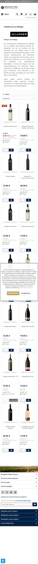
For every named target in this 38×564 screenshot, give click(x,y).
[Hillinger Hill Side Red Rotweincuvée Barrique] (27, 112)
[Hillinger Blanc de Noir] (27, 362)
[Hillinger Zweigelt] (10, 162)
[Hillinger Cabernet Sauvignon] (10, 412)
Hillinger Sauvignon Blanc (10, 126)
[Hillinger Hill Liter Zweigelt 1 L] (10, 262)
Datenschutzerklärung (8, 501)
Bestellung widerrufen (31, 17)
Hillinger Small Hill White (27, 226)
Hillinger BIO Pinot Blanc (27, 326)
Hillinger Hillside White (9, 376)
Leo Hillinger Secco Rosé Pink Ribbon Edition (27, 427)
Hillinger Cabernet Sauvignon (10, 427)
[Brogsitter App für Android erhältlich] (15, 492)
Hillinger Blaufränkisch (10, 326)
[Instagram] (7, 492)
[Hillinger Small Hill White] (27, 212)
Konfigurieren (25, 293)
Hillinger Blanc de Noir (28, 376)
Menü (6, 14)
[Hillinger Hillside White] (10, 362)
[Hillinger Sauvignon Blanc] (10, 112)
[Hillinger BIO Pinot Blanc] (27, 312)
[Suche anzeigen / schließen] (17, 14)
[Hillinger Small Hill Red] (10, 212)
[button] (3, 561)
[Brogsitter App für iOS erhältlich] (11, 492)
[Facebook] (3, 492)
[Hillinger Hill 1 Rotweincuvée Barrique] (27, 162)
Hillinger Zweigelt (10, 176)
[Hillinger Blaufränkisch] (10, 312)
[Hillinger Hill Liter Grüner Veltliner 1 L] (27, 262)
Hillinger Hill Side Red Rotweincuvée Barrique (27, 127)
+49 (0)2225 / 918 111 (26, 1)
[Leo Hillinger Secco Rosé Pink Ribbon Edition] (27, 412)
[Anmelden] (30, 14)
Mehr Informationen (26, 287)
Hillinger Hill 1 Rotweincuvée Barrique (27, 177)
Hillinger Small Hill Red (10, 226)
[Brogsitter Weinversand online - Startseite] (9, 7)
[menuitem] (5, 14)
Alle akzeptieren (13, 293)
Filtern (7, 94)
